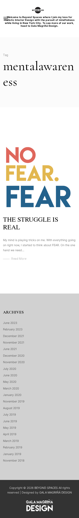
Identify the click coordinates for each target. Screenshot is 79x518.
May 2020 (9, 381)
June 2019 (10, 421)
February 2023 (12, 329)
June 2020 (10, 375)
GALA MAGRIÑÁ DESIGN (55, 492)
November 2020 (14, 362)
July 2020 (9, 368)
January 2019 (12, 454)
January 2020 (12, 395)
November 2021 (13, 342)
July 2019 (9, 414)
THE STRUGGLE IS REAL (30, 223)
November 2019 (14, 401)
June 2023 (10, 322)
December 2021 (13, 336)
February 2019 (12, 447)
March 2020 (11, 388)
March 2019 (11, 440)
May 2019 (9, 427)
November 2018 (14, 460)
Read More (18, 258)
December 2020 (14, 355)
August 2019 (11, 408)
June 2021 (10, 349)
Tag (5, 55)
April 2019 (9, 434)
